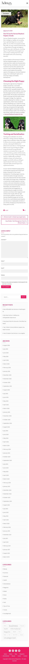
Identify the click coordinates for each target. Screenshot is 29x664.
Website (3, 275)
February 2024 (7, 449)
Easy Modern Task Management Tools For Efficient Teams (16, 222)
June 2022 (6, 512)
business (6, 572)
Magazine (6, 587)
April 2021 (6, 542)
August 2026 (7, 345)
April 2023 (6, 475)
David (6, 210)
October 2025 (7, 382)
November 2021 (7, 534)
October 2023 (7, 456)
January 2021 (7, 549)
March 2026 (6, 364)
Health (5, 580)
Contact (25, 655)
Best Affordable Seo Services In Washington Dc (14, 310)
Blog (16, 654)
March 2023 (6, 479)
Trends (5, 610)
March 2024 (6, 445)
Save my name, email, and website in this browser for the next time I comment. (14, 283)
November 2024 (7, 416)
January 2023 (7, 486)
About (10, 654)
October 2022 (7, 497)
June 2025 (6, 397)
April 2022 (6, 519)
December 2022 (7, 490)
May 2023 (6, 471)
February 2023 (7, 482)
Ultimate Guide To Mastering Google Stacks (14, 217)
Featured (6, 576)
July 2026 (6, 349)
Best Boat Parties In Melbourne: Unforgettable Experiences (11, 316)
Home (5, 654)
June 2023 (6, 468)
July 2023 (6, 464)
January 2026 (7, 371)
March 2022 (6, 523)
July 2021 (6, 538)
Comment (3, 239)
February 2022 (7, 527)
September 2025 (8, 386)
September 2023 (8, 460)
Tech (5, 602)
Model (5, 591)
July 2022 (6, 508)
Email (2, 268)
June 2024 (6, 434)
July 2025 (6, 393)
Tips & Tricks (7, 606)
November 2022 (7, 494)
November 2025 (7, 378)
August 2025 (7, 390)
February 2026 (7, 367)
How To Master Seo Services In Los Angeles (14, 333)
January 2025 (7, 412)
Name (3, 261)
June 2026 (6, 352)
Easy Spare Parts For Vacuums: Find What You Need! (14, 322)
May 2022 (6, 516)
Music (5, 595)
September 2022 (8, 501)
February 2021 (7, 546)
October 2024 (7, 419)
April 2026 (6, 360)
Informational (7, 584)
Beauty (5, 569)
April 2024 (6, 442)
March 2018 (6, 557)
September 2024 (8, 423)
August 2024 (7, 427)
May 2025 (6, 401)
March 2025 (6, 408)
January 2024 (7, 453)
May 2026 (6, 356)
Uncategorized (7, 613)
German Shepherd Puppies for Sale (14, 114)
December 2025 (7, 375)
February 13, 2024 (7, 30)
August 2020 (7, 553)
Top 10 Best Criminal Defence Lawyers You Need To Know (14, 328)
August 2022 (7, 505)
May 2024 (6, 438)
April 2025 (6, 404)
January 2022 (7, 531)
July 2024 (6, 430)
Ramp (5, 598)
